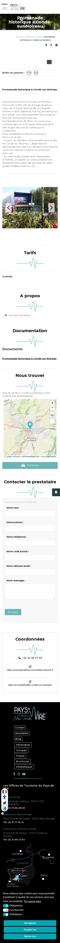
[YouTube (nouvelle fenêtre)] (24, 774)
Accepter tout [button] (30, 929)
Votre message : (15, 580)
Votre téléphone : (16, 537)
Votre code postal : (17, 551)
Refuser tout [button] (30, 936)
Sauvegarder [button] (30, 923)
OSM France (51, 456)
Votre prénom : (15, 522)
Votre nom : (13, 508)
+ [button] (52, 403)
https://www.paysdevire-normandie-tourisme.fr (30, 670)
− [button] (52, 407)
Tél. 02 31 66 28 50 (14, 807)
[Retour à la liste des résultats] (49, 62)
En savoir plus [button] (32, 901)
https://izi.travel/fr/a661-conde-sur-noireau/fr (30, 685)
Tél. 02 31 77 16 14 (13, 822)
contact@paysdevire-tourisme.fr (27, 778)
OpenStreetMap (28, 456)
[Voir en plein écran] (52, 421)
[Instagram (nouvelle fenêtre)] (18, 774)
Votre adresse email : (18, 566)
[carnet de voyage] (56, 492)
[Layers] (52, 414)
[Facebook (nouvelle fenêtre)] (14, 774)
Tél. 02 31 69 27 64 (14, 839)
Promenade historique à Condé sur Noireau (29, 358)
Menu (5, 4)
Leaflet (9, 456)
